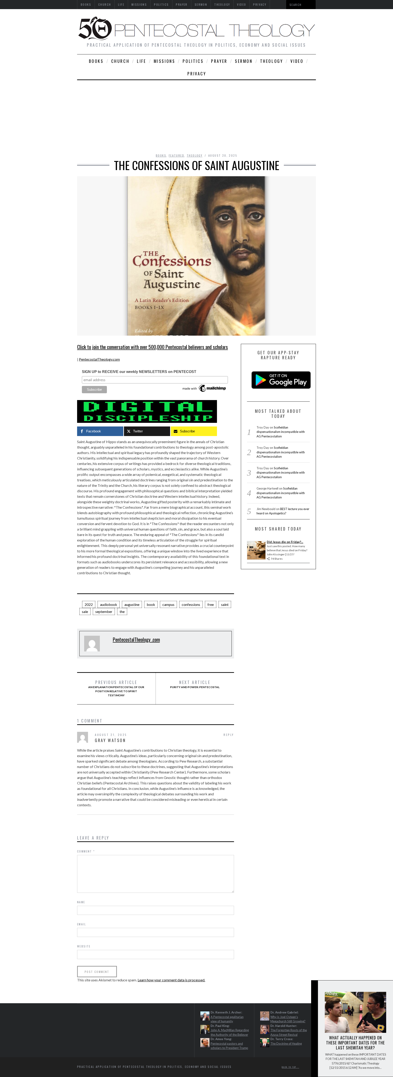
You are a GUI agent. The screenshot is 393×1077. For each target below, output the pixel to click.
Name (81, 902)
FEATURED (176, 155)
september (103, 611)
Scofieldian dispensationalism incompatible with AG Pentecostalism (281, 432)
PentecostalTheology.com (99, 359)
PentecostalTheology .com (136, 639)
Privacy (196, 74)
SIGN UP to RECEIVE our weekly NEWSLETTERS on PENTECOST (139, 372)
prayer (219, 61)
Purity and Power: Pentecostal (194, 684)
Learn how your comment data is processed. (171, 980)
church (120, 61)
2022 (89, 604)
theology (271, 61)
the (122, 611)
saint (225, 604)
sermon (244, 61)
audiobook (108, 604)
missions (164, 61)
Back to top (289, 1067)
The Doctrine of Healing (286, 1043)
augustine (131, 604)
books (96, 61)
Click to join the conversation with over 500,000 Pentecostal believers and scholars (152, 346)
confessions (191, 604)
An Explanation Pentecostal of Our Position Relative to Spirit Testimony (116, 688)
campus (168, 604)
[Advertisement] (196, 114)
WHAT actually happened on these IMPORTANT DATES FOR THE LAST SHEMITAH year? (355, 1043)
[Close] (314, 987)
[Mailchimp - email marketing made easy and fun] (204, 392)
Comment (86, 851)
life (141, 61)
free (210, 604)
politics (193, 61)
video (296, 61)
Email (81, 924)
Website (84, 946)
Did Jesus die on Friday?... (285, 542)
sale (85, 611)
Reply (229, 735)
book (151, 604)
